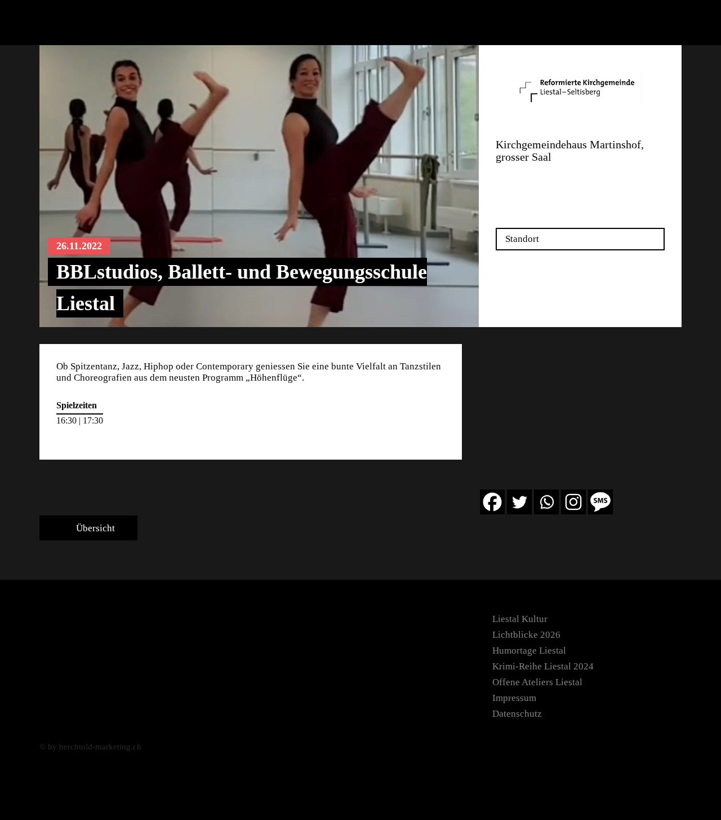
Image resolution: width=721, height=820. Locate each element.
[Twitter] (519, 502)
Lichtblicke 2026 (526, 634)
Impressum (514, 698)
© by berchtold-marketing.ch (90, 746)
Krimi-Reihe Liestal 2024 (543, 666)
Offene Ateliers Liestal (537, 682)
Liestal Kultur (520, 619)
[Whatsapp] (546, 502)
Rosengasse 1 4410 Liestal (523, 182)
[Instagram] (573, 502)
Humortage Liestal (529, 650)
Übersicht (94, 528)
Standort (522, 238)
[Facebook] (492, 502)
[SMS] (600, 502)
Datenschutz (517, 713)
